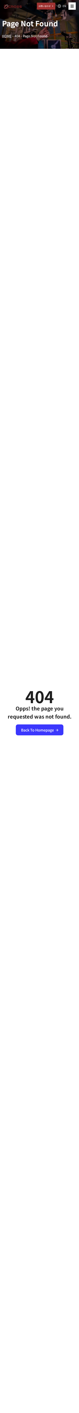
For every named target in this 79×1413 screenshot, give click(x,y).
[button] (72, 6)
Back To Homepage (37, 730)
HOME (6, 35)
